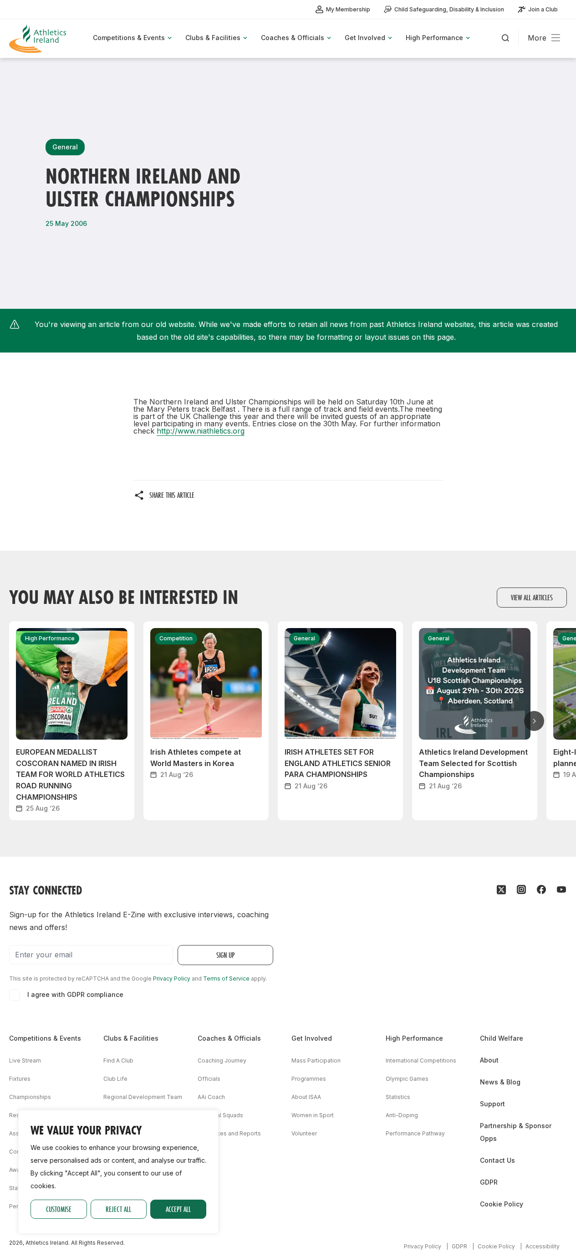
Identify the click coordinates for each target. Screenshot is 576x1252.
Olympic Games (407, 1078)
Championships (30, 1097)
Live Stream (25, 1060)
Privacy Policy (171, 978)
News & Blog (500, 1082)
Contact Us (497, 1160)
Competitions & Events (45, 1038)
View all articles (532, 597)
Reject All (118, 1209)
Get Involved (311, 1038)
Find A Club (118, 1060)
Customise (58, 1209)
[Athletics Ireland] (38, 38)
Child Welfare (501, 1038)
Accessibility (542, 1246)
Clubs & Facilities (130, 1038)
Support (492, 1104)
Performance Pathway (415, 1133)
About (489, 1060)
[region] (118, 1172)
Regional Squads (220, 1115)
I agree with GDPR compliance (75, 994)
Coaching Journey (222, 1060)
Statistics (398, 1097)
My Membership (348, 9)
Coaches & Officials (229, 1038)
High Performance (414, 1038)
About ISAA (306, 1097)
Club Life (115, 1078)
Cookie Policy (501, 1204)
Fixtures (20, 1078)
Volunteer (304, 1133)
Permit (17, 1206)
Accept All (178, 1209)
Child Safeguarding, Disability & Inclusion (449, 9)
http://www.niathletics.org (201, 430)
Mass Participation (316, 1060)
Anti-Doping (402, 1115)
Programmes (308, 1078)
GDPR (489, 1182)
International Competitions (421, 1060)
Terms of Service (226, 978)
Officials (209, 1078)
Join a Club (543, 9)
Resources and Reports (229, 1133)
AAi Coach (211, 1097)
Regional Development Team (142, 1097)
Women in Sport (312, 1115)
